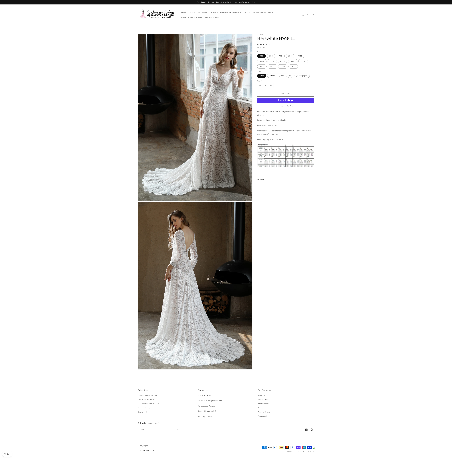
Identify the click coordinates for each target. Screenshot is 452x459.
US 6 (280, 56)
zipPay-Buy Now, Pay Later (147, 395)
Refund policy (143, 412)
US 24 (272, 66)
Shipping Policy (263, 399)
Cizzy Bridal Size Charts (146, 399)
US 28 (293, 66)
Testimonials (262, 416)
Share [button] (262, 179)
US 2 (261, 56)
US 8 (290, 56)
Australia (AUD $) (145, 450)
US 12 (262, 61)
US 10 (300, 56)
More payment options (285, 106)
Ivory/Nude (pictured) (278, 76)
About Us (261, 395)
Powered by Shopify (308, 452)
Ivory (262, 76)
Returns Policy (263, 404)
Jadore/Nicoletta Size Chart (148, 404)
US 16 (282, 61)
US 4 (271, 56)
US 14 (272, 61)
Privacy (260, 408)
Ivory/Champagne (300, 76)
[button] (213, 12)
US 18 (293, 61)
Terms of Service (144, 408)
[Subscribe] (177, 429)
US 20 (303, 61)
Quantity (260, 81)
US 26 (282, 66)
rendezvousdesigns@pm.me (210, 400)
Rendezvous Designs (297, 452)
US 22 (262, 66)
